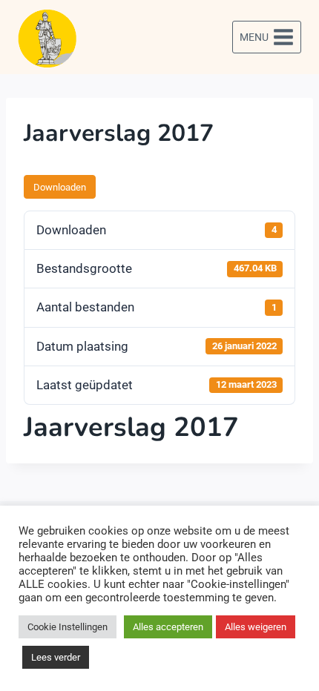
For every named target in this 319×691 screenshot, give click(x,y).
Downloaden (59, 187)
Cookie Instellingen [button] (67, 626)
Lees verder (55, 657)
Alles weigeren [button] (255, 626)
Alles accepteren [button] (168, 626)
